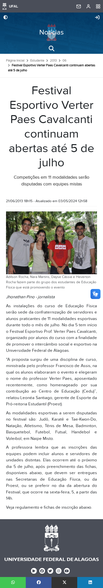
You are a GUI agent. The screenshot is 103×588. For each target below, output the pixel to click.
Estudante (37, 61)
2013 (53, 61)
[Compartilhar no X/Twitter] (64, 582)
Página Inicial (15, 61)
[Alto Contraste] (5, 18)
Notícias (51, 32)
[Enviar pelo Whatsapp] (13, 582)
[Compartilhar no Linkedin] (90, 582)
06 (64, 61)
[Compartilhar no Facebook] (39, 582)
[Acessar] (97, 18)
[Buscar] (51, 49)
